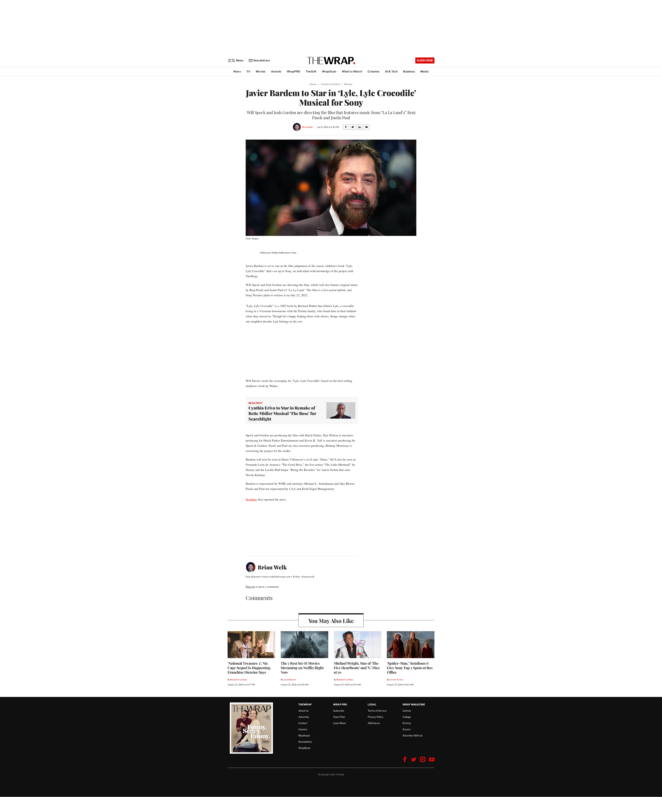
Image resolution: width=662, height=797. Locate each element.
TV (248, 71)
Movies (260, 71)
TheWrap (305, 704)
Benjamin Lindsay (238, 679)
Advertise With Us (413, 735)
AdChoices (374, 723)
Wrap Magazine (414, 704)
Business (409, 71)
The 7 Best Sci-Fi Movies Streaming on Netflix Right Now (302, 667)
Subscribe (425, 60)
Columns (373, 71)
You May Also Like (331, 620)
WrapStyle (329, 71)
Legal (372, 704)
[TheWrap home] (331, 60)
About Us (303, 710)
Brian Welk (307, 127)
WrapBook (304, 747)
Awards (276, 71)
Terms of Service (377, 710)
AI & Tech (391, 71)
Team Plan (339, 716)
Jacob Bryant (289, 679)
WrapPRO (293, 71)
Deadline (251, 499)
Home (313, 84)
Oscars (406, 729)
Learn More (339, 723)
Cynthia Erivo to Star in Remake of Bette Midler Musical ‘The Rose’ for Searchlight (282, 413)
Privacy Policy (375, 716)
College (407, 716)
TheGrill (311, 71)
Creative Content (330, 84)
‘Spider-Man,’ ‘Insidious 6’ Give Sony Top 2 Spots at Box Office (410, 667)
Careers (302, 729)
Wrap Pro (340, 704)
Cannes (407, 710)
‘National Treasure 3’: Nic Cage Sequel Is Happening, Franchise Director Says (249, 667)
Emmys (407, 723)
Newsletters (261, 60)
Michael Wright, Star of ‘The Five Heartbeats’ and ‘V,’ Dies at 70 (357, 667)
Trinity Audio (278, 253)
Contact (302, 723)
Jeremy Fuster (396, 679)
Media (424, 71)
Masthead (304, 735)
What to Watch (352, 71)
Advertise (303, 716)
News (237, 71)
